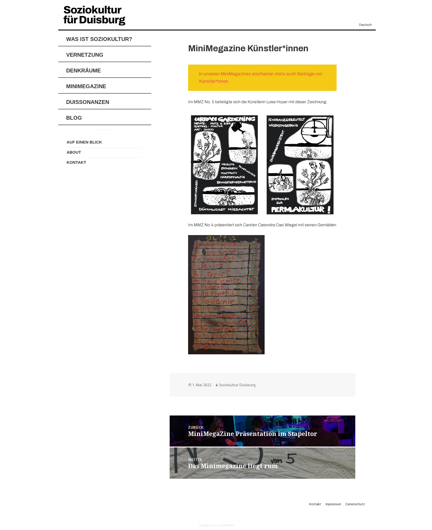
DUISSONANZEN (87, 102)
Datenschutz (355, 504)
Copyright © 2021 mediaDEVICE (216, 525)
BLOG (74, 118)
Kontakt (315, 504)
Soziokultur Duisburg (237, 384)
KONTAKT (76, 162)
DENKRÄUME (83, 70)
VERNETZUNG (84, 55)
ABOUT (74, 152)
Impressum (333, 504)
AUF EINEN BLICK (84, 142)
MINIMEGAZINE (86, 86)
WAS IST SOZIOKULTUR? (99, 39)
